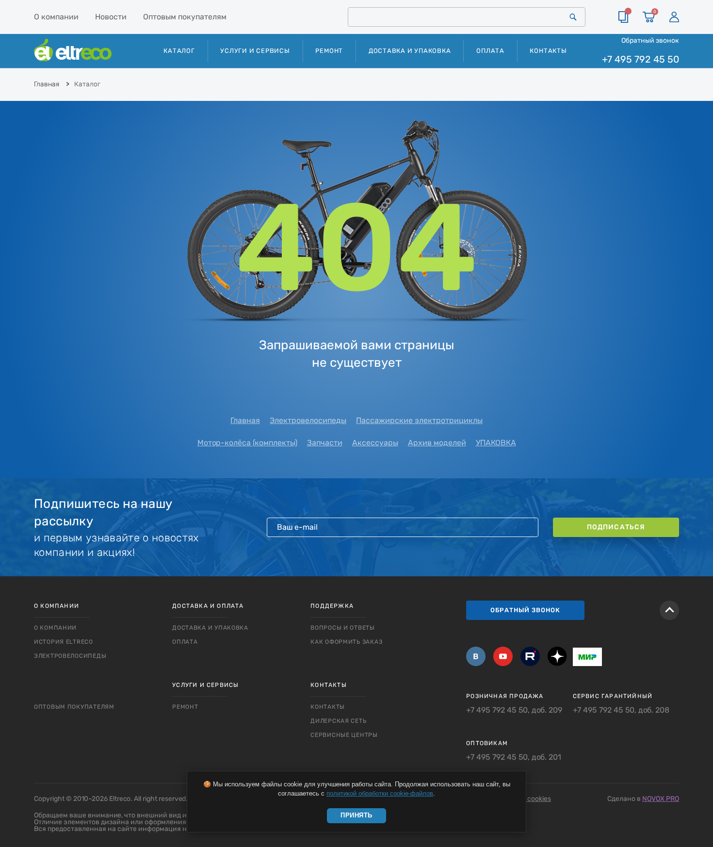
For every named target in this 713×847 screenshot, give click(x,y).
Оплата (490, 50)
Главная (245, 420)
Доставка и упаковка (410, 50)
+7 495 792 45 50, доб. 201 (513, 757)
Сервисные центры (344, 735)
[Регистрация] (674, 17)
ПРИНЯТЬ (356, 815)
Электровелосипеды (308, 420)
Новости (111, 16)
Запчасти (324, 442)
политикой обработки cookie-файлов (379, 793)
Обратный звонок (650, 40)
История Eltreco (63, 641)
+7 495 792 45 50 (640, 59)
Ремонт (329, 50)
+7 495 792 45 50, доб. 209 (514, 710)
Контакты (548, 50)
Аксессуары (375, 442)
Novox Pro (660, 799)
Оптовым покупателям (185, 16)
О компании (56, 16)
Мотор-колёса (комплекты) (247, 442)
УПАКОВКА (496, 442)
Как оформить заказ (346, 641)
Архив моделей (437, 442)
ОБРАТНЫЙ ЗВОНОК (525, 610)
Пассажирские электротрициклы (419, 420)
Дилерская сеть (338, 720)
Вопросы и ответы (342, 627)
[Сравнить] (623, 17)
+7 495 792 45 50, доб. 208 (621, 710)
